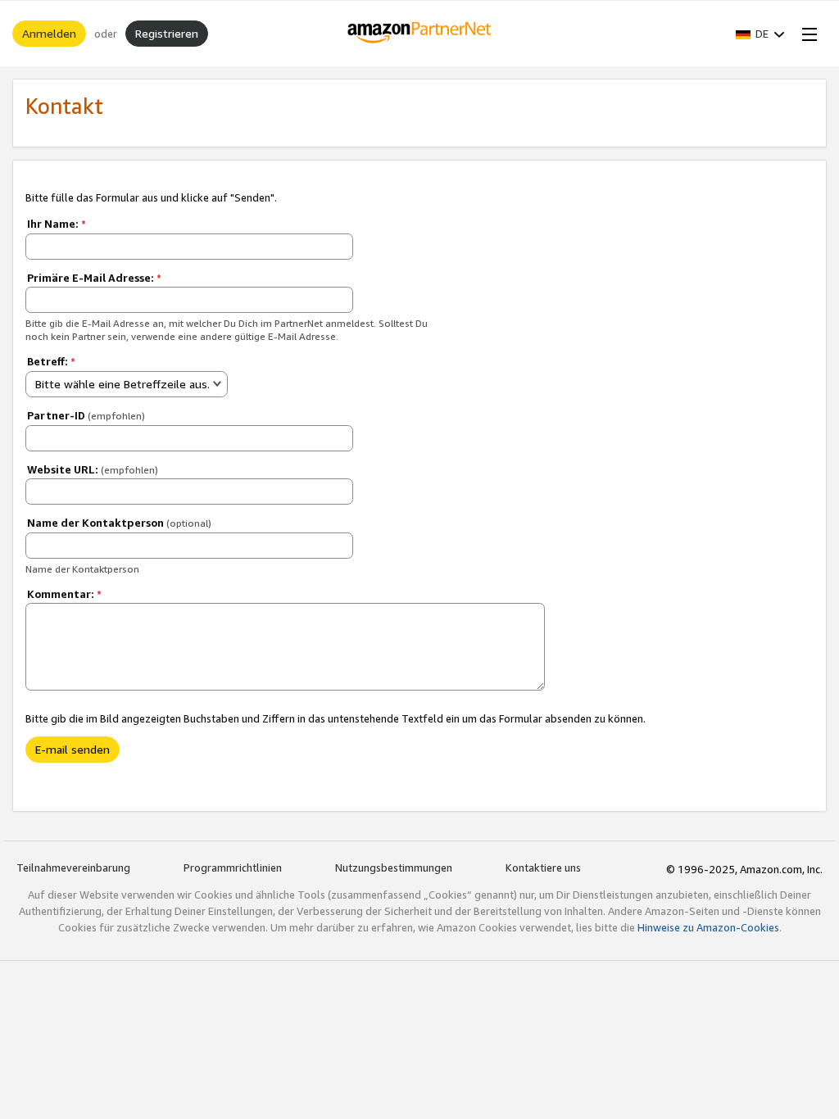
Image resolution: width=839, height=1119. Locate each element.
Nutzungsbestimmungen (393, 867)
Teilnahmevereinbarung (73, 867)
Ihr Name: (56, 223)
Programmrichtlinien (233, 867)
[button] (760, 33)
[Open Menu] (806, 33)
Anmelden (49, 33)
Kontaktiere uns (543, 867)
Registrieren (166, 33)
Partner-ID (86, 415)
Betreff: (51, 361)
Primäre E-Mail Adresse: (94, 277)
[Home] (420, 33)
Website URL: (92, 469)
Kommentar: (64, 593)
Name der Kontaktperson (119, 522)
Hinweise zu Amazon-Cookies (708, 927)
